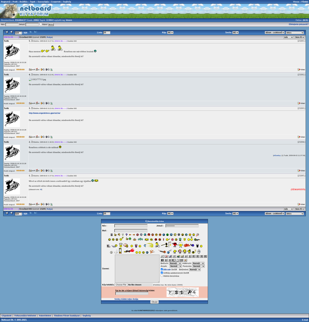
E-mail (305, 320)
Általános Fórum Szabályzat (67, 316)
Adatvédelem (45, 316)
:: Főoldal (303, 2)
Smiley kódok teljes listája (126, 299)
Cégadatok (7, 316)
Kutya (49, 37)
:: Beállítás (22, 2)
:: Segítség (66, 2)
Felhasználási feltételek (25, 316)
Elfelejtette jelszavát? (299, 24)
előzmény (277, 155)
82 (304, 20)
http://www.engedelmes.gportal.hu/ (44, 113)
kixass (69, 20)
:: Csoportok (55, 2)
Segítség (87, 316)
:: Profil (13, 2)
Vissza (296, 2)
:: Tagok (31, 2)
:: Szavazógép (42, 2)
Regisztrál (5, 2)
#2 (41, 189)
